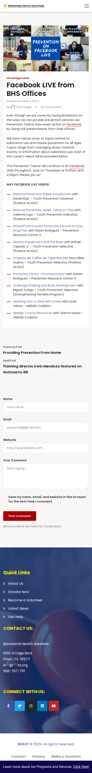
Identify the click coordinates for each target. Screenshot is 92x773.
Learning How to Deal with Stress (37, 301)
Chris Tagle (23, 107)
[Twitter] (20, 706)
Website (9, 440)
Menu (86, 6)
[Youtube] (54, 706)
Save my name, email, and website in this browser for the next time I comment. (47, 499)
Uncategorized (18, 78)
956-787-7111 (14, 671)
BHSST (23, 744)
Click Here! (81, 767)
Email (7, 419)
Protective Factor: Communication (39, 274)
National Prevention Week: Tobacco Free (43, 210)
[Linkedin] (42, 706)
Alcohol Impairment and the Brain (38, 242)
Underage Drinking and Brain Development (44, 285)
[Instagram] (31, 706)
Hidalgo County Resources (32, 313)
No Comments (51, 107)
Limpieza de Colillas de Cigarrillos (37, 258)
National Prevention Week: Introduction (42, 194)
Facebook (74, 124)
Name (7, 399)
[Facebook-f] (8, 706)
